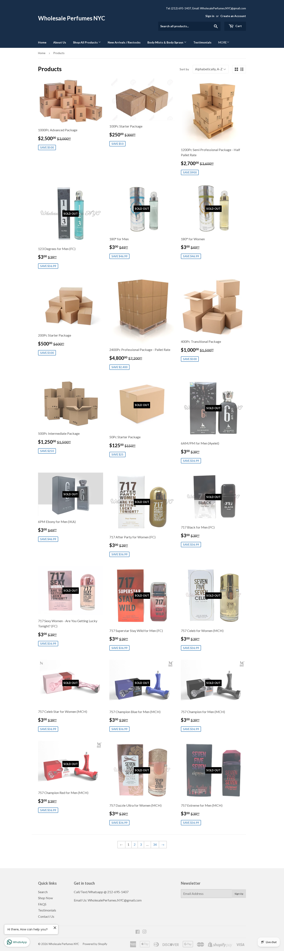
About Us (59, 42)
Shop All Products (85, 42)
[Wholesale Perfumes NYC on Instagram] (144, 932)
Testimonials (202, 42)
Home (42, 42)
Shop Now (45, 898)
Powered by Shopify (95, 944)
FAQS (42, 904)
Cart (238, 26)
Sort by (184, 69)
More (222, 42)
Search (43, 892)
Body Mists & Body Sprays (165, 42)
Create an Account (233, 16)
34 (155, 844)
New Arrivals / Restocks (124, 42)
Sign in (209, 16)
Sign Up (239, 893)
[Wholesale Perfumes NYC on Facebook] (137, 932)
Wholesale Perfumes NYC (71, 18)
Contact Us (46, 916)
